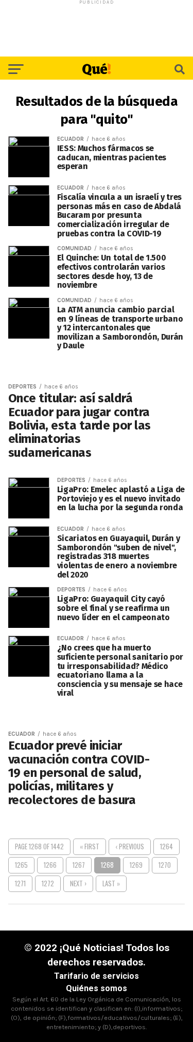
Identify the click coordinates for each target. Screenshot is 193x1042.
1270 (165, 865)
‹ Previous (129, 846)
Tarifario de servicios (96, 976)
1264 (166, 846)
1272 (48, 883)
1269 (136, 865)
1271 (20, 883)
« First (89, 846)
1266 (50, 865)
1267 (79, 865)
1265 (21, 865)
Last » (111, 883)
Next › (78, 883)
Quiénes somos (96, 988)
